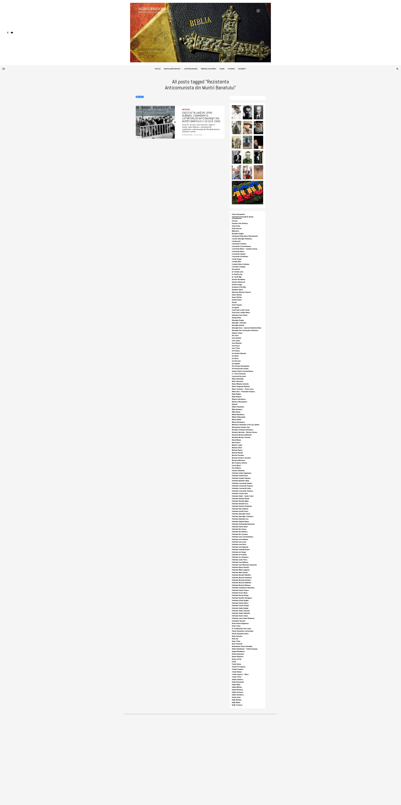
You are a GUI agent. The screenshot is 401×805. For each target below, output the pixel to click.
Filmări (222, 69)
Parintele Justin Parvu (239, 560)
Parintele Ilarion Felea (239, 527)
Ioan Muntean (237, 343)
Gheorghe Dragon (238, 320)
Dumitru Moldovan (238, 282)
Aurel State (236, 226)
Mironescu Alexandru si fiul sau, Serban (245, 425)
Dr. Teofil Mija (237, 277)
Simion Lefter (236, 659)
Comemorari (236, 241)
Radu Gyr (235, 639)
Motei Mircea (236, 440)
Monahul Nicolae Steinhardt (242, 435)
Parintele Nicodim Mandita (241, 575)
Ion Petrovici (236, 361)
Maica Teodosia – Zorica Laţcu (242, 389)
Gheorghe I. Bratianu (239, 323)
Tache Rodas (236, 664)
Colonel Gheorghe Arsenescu (242, 239)
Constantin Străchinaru (240, 256)
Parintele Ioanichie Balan (241, 549)
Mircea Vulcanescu (238, 422)
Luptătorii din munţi (190, 69)
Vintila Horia (236, 697)
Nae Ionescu (236, 442)
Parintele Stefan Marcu (240, 603)
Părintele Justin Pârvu (208, 69)
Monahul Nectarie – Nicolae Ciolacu (244, 432)
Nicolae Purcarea (238, 455)
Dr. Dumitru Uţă (237, 274)
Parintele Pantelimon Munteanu (243, 588)
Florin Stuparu (237, 305)
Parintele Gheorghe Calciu (241, 514)
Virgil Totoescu (237, 705)
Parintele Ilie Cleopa (239, 529)
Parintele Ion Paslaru (239, 555)
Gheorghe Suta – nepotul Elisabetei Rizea (246, 328)
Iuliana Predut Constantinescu (242, 371)
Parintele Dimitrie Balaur (240, 499)
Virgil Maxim (236, 702)
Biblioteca (235, 231)
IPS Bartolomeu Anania (240, 369)
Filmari (234, 302)
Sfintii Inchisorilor (238, 654)
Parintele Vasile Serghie (240, 608)
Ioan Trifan (236, 348)
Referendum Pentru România (242, 646)
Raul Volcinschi (237, 644)
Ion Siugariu (236, 364)
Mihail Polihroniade (238, 417)
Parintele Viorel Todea (240, 616)
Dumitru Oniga (237, 285)
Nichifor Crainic (237, 445)
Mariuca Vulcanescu (239, 399)
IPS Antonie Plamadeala (240, 366)
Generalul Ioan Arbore (239, 315)
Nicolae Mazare (237, 453)
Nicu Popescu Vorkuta (239, 463)
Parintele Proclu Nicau (239, 593)
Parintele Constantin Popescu (242, 486)
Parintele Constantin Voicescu (242, 491)
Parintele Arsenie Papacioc (241, 478)
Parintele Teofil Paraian (240, 606)
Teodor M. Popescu (238, 667)
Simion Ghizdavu (237, 656)
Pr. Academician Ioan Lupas (241, 629)
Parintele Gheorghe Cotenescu (242, 516)
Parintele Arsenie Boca (240, 476)
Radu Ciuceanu (237, 636)
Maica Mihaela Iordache (240, 384)
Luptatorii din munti (239, 376)
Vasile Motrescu (237, 690)
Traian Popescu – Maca (240, 674)
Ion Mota (235, 358)
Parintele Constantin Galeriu (242, 483)
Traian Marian (237, 672)
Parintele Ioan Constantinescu (242, 537)
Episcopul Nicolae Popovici (241, 292)
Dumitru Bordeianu (238, 279)
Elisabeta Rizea (237, 290)
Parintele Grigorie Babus (240, 522)
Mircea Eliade (236, 420)
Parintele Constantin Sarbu (241, 488)
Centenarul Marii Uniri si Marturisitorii (245, 236)
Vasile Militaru (237, 687)
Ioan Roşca (236, 346)
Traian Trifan (236, 677)
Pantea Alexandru (238, 471)
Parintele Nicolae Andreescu (242, 578)
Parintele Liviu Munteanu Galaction (244, 565)
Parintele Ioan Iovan (239, 542)
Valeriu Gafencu (237, 679)
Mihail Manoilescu (238, 414)
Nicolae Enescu (237, 450)
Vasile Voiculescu (238, 695)
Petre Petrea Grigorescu (240, 623)
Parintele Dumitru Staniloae (242, 506)
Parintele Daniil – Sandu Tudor (242, 496)
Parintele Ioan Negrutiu (240, 547)
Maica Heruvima (237, 381)
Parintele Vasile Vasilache (241, 613)
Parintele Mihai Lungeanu (241, 570)
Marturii (234, 404)
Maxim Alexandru (238, 407)
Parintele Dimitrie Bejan (240, 501)
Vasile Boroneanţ (238, 682)
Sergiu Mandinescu (238, 651)
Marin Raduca (236, 397)
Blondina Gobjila (238, 234)
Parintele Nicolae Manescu (241, 585)
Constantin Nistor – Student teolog (244, 249)
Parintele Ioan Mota (239, 544)
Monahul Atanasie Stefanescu (242, 430)
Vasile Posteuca (237, 692)
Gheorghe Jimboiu (238, 325)
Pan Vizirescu (236, 468)
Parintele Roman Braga (240, 595)
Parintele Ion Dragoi (239, 552)
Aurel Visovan (237, 228)
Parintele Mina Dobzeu (240, 572)
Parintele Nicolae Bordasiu (241, 580)
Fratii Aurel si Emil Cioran (240, 310)
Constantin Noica (238, 251)
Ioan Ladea (236, 341)
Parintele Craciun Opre (240, 493)
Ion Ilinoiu (235, 356)
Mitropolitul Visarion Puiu (241, 427)
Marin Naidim (236, 394)
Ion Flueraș (236, 351)
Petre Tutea (236, 626)
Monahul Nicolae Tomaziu (241, 437)
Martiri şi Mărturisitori (172, 69)
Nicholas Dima (237, 448)
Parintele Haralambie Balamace (243, 524)
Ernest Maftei (237, 297)
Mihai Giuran (236, 412)
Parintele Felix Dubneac (240, 509)
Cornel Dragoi (236, 259)
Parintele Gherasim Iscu (240, 519)
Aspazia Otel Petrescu (240, 223)
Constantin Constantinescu (241, 246)
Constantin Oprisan (239, 254)
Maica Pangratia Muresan (241, 386)
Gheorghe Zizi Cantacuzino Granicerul (245, 330)
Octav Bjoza (236, 465)
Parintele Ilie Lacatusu (240, 534)
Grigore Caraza (237, 333)
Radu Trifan (236, 641)
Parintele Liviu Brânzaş (240, 562)
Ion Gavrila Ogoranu (239, 353)
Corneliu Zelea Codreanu (240, 264)
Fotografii (231, 69)
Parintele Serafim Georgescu (242, 598)
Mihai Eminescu (237, 409)
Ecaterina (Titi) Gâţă (239, 287)
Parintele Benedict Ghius (240, 481)
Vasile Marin (236, 685)
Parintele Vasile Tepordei (241, 611)
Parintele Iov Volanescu (240, 557)
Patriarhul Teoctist (238, 621)
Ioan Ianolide (236, 338)
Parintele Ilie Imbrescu (239, 532)
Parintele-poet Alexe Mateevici (243, 618)
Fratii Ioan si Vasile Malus (241, 313)
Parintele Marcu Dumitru (240, 567)
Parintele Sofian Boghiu (240, 600)
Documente (242, 69)
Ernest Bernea (237, 295)
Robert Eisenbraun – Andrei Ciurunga (244, 649)
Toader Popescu (237, 669)
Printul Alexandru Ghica (240, 634)
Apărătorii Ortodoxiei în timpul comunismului (242, 217)
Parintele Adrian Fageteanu (241, 473)
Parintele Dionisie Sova (240, 504)
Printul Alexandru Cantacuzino (242, 631)
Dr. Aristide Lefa (237, 272)
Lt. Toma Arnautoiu (239, 374)
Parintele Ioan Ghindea (240, 539)
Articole (158, 69)
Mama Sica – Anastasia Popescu (243, 392)
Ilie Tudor (235, 335)
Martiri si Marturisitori (239, 402)
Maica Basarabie (238, 379)
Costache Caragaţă (238, 267)
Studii (234, 662)
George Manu (236, 318)
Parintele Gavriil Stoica (240, 511)
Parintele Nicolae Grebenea (241, 583)
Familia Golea (237, 300)
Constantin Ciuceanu (239, 244)
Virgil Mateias (236, 700)
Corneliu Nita (236, 262)
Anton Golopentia (238, 214)
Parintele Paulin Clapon (240, 590)
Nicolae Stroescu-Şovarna (241, 458)
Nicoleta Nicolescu (238, 460)
